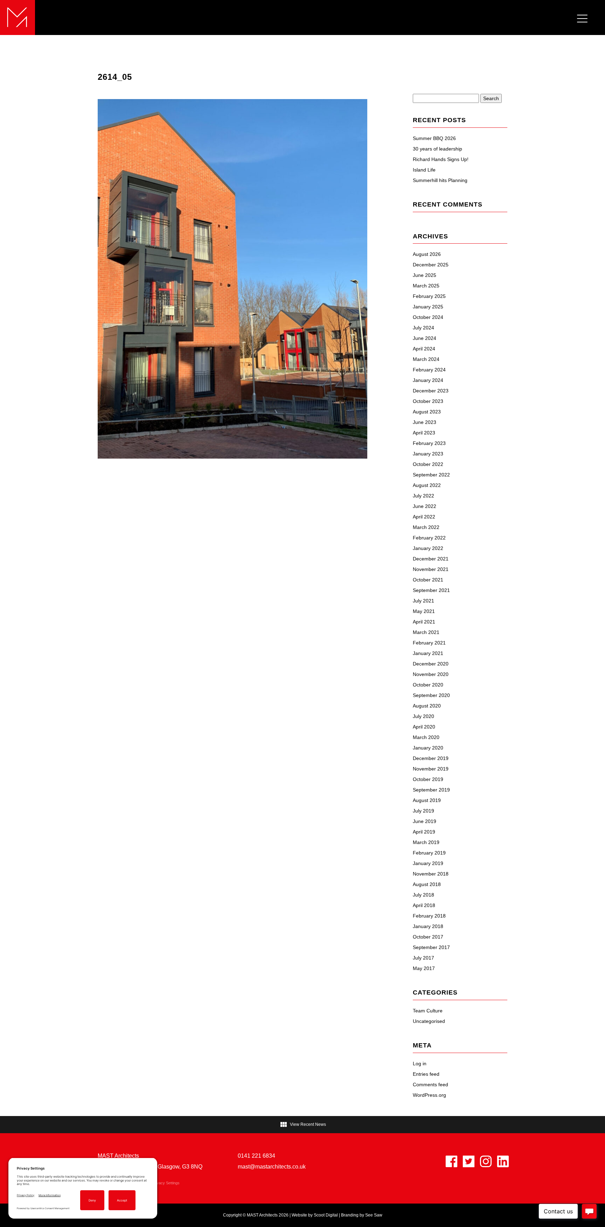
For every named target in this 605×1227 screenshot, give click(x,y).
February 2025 (429, 296)
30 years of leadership (437, 149)
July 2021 (423, 601)
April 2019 (424, 832)
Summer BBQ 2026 (434, 138)
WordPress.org (429, 1095)
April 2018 (424, 905)
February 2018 (429, 916)
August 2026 (427, 254)
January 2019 (428, 863)
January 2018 (428, 926)
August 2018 (427, 884)
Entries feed (426, 1074)
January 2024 (428, 380)
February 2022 (429, 538)
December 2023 (430, 390)
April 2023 (424, 432)
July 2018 (423, 895)
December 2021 (430, 559)
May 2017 (424, 968)
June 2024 (424, 338)
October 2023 (428, 401)
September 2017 (431, 947)
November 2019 (430, 769)
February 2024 (429, 369)
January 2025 (428, 306)
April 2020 (424, 727)
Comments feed (430, 1084)
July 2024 (423, 327)
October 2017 (428, 937)
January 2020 (428, 748)
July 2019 (423, 811)
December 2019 (430, 758)
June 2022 (424, 506)
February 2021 (429, 643)
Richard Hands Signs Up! (440, 159)
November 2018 (430, 874)
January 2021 (428, 653)
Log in (419, 1063)
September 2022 (431, 474)
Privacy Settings (166, 1183)
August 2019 (427, 800)
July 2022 (423, 496)
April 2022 (424, 517)
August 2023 (427, 411)
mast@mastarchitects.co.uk (272, 1167)
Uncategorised (429, 1021)
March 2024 (426, 359)
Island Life (424, 170)
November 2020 (430, 674)
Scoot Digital (326, 1215)
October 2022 (428, 464)
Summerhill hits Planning (440, 180)
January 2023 (428, 453)
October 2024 (428, 317)
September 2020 (431, 695)
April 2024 (424, 348)
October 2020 (428, 685)
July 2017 (423, 958)
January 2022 (428, 548)
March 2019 (426, 842)
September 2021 (431, 590)
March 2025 (426, 285)
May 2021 (424, 611)
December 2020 (430, 664)
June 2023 (424, 422)
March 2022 (426, 527)
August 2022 (427, 485)
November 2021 (430, 569)
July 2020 (423, 716)
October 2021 (428, 580)
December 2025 (430, 264)
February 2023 (429, 443)
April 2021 (424, 622)
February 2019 (429, 853)
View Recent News (302, 1124)
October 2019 (428, 779)
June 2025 (424, 275)
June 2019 (424, 821)
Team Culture (428, 1010)
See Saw (373, 1215)
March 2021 (426, 632)
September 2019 (431, 790)
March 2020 (426, 737)
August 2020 (427, 706)
